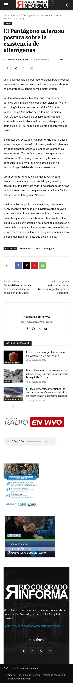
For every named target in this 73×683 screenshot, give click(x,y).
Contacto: (9, 626)
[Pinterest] (23, 68)
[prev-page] (6, 407)
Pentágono (49, 248)
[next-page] (11, 407)
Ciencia (14, 15)
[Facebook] (7, 68)
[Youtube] (45, 328)
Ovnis (37, 248)
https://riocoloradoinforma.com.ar (36, 322)
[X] (15, 68)
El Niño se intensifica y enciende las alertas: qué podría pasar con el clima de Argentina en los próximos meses (47, 392)
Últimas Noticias (12, 363)
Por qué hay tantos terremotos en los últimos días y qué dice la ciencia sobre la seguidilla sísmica (47, 374)
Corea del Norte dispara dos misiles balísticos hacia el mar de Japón (17, 289)
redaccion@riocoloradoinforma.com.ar (37, 626)
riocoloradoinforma (17, 59)
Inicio (6, 15)
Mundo (8, 381)
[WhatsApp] (31, 68)
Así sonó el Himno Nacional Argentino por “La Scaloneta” (53, 289)
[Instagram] (33, 328)
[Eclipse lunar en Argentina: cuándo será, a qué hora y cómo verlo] (13, 357)
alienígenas (25, 248)
